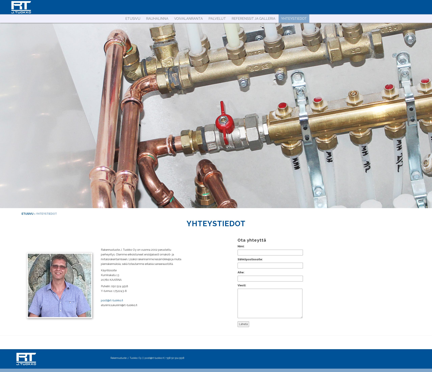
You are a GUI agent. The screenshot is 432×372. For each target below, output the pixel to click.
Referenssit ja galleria (253, 19)
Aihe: (241, 272)
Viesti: (242, 285)
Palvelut (217, 19)
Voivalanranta (188, 19)
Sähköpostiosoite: (250, 259)
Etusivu (132, 19)
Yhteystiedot (294, 19)
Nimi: (241, 246)
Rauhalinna (157, 19)
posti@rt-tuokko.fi (112, 300)
